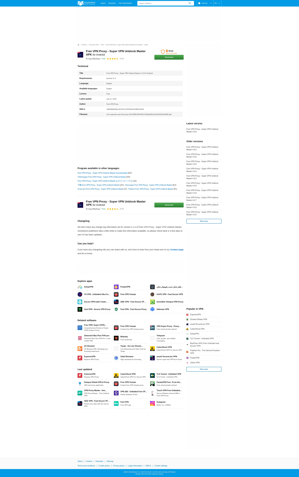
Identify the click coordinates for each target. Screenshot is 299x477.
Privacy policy (119, 466)
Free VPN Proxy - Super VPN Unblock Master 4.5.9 (202, 155)
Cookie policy (104, 466)
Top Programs (125, 3)
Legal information (135, 466)
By (93, 59)
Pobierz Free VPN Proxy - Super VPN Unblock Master (150, 189)
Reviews (112, 3)
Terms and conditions (86, 466)
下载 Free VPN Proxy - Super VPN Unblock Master (99, 185)
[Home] (78, 45)
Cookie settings (160, 466)
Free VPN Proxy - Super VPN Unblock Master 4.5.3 (202, 177)
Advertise (99, 461)
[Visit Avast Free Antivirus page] (169, 52)
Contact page (176, 249)
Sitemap (110, 461)
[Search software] (189, 3)
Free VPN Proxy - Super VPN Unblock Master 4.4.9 (202, 184)
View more (204, 221)
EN (215, 3)
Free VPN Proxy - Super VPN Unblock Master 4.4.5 (202, 213)
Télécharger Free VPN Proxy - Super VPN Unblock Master (102, 177)
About (80, 461)
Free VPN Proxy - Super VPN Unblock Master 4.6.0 (202, 148)
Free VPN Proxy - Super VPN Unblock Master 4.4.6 (202, 206)
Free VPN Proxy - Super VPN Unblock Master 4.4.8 (202, 191)
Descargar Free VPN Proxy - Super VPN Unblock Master (148, 185)
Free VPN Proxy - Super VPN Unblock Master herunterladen (103, 173)
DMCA (148, 466)
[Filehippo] (86, 3)
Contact (89, 461)
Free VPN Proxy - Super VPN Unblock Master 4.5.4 (202, 170)
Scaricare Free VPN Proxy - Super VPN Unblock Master (101, 189)
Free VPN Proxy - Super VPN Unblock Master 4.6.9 (202, 130)
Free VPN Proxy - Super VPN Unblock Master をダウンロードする (105, 181)
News (103, 3)
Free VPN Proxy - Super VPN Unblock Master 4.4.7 (202, 199)
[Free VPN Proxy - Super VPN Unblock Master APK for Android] (80, 55)
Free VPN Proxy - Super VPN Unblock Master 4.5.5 (202, 162)
